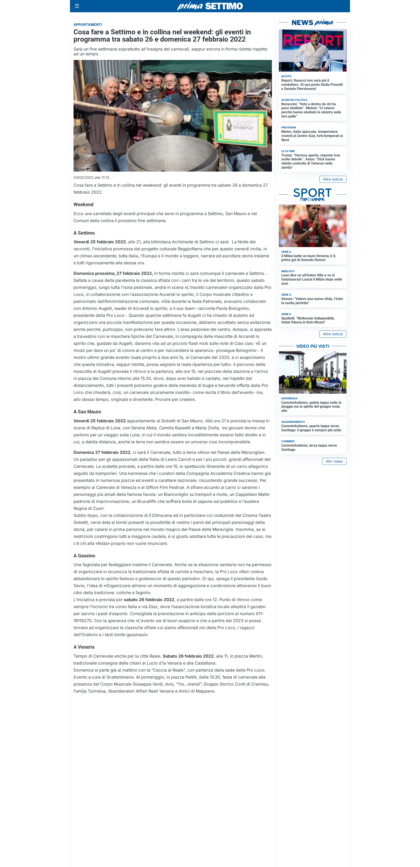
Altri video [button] (334, 461)
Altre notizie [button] (333, 179)
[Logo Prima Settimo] (210, 6)
